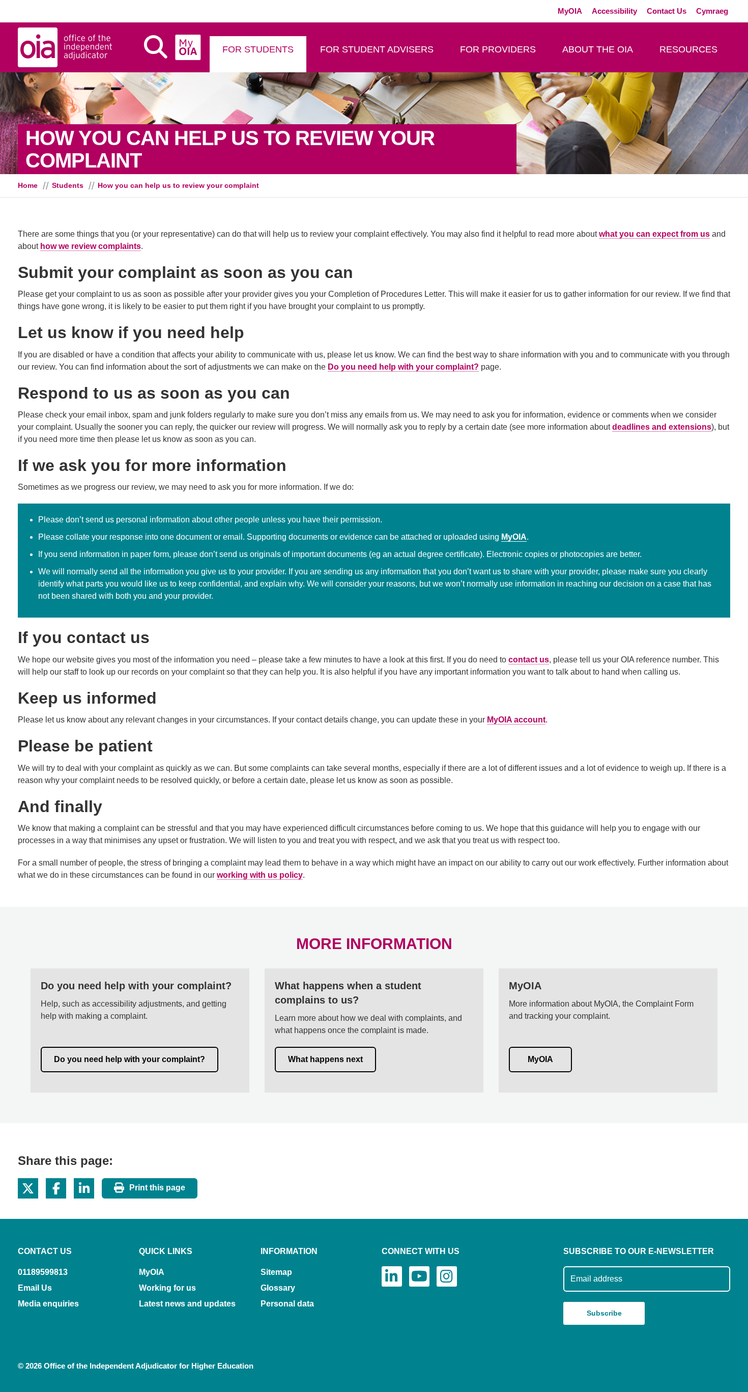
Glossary (278, 1288)
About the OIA (597, 49)
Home (28, 185)
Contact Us (666, 11)
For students (258, 49)
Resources (688, 49)
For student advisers (377, 49)
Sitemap (276, 1272)
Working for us (167, 1288)
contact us (528, 659)
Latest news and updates (187, 1303)
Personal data (287, 1303)
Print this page (157, 1188)
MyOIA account (516, 719)
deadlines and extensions (661, 427)
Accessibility (614, 11)
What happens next (325, 1059)
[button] (28, 1188)
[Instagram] (447, 1276)
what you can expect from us (654, 234)
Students (67, 185)
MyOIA (570, 11)
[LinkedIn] (392, 1276)
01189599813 (43, 1272)
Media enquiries (48, 1303)
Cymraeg (712, 11)
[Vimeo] (419, 1276)
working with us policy (260, 875)
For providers (498, 49)
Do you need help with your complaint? (403, 367)
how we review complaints (90, 246)
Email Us (35, 1288)
